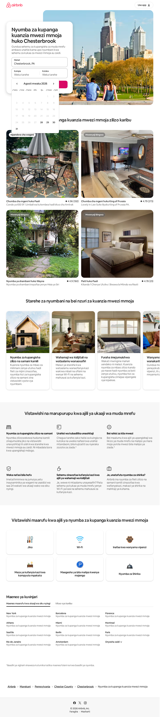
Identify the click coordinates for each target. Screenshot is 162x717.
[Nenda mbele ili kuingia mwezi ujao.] (53, 84)
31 (17, 128)
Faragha (74, 711)
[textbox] (25, 75)
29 (47, 122)
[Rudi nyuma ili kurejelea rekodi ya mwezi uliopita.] (17, 84)
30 (54, 122)
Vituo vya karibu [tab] (63, 603)
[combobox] (39, 63)
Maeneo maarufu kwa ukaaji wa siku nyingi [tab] (28, 603)
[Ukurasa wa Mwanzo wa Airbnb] (14, 5)
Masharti (85, 711)
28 (41, 122)
